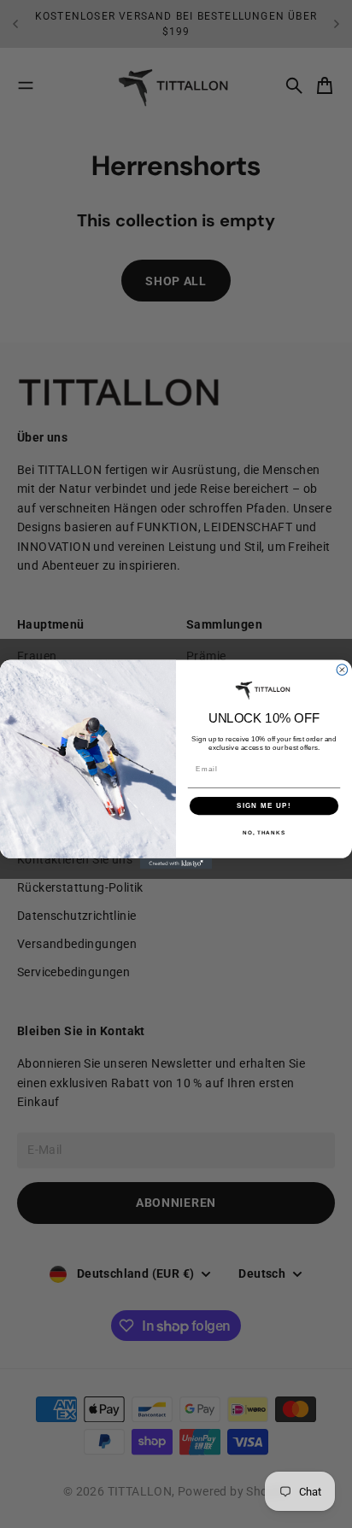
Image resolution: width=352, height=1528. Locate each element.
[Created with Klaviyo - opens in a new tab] (176, 863)
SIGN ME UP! (264, 805)
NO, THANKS (264, 832)
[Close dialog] (342, 669)
